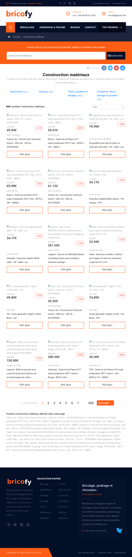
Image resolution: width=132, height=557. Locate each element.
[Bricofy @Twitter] (65, 3)
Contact (90, 27)
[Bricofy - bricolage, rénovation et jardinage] (9, 36)
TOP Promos (110, 27)
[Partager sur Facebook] (104, 68)
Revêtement (45, 512)
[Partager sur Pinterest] (116, 68)
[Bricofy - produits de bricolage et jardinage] (70, 3)
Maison (75, 27)
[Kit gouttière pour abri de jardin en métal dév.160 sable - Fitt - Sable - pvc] (107, 138)
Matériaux (63, 518)
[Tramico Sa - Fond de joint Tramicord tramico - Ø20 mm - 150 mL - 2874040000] (66, 309)
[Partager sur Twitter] (110, 68)
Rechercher (116, 55)
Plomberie (45, 518)
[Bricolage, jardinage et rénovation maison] (19, 14)
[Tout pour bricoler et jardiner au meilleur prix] (10, 27)
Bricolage (27, 27)
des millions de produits (95, 530)
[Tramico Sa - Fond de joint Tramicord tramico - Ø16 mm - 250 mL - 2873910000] (24, 138)
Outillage (44, 495)
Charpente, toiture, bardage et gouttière (107, 95)
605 (91, 403)
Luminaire (63, 495)
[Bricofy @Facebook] (60, 3)
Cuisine (62, 484)
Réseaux (46, 91)
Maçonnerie (19, 91)
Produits (16, 36)
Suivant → (105, 403)
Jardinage (44, 501)
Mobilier (63, 512)
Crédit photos (120, 552)
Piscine (43, 506)
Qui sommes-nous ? (101, 3)
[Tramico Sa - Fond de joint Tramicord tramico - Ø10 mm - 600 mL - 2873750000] (66, 193)
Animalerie (64, 501)
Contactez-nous (119, 3)
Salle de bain (65, 489)
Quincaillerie (46, 489)
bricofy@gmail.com (117, 15)
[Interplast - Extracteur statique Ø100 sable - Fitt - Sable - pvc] (24, 251)
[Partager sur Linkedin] (123, 68)
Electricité (63, 506)
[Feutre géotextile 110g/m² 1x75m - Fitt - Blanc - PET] (107, 309)
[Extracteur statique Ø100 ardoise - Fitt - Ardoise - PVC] (107, 193)
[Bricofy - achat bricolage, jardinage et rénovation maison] (19, 481)
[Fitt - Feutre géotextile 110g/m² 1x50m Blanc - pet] (24, 309)
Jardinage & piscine (52, 27)
